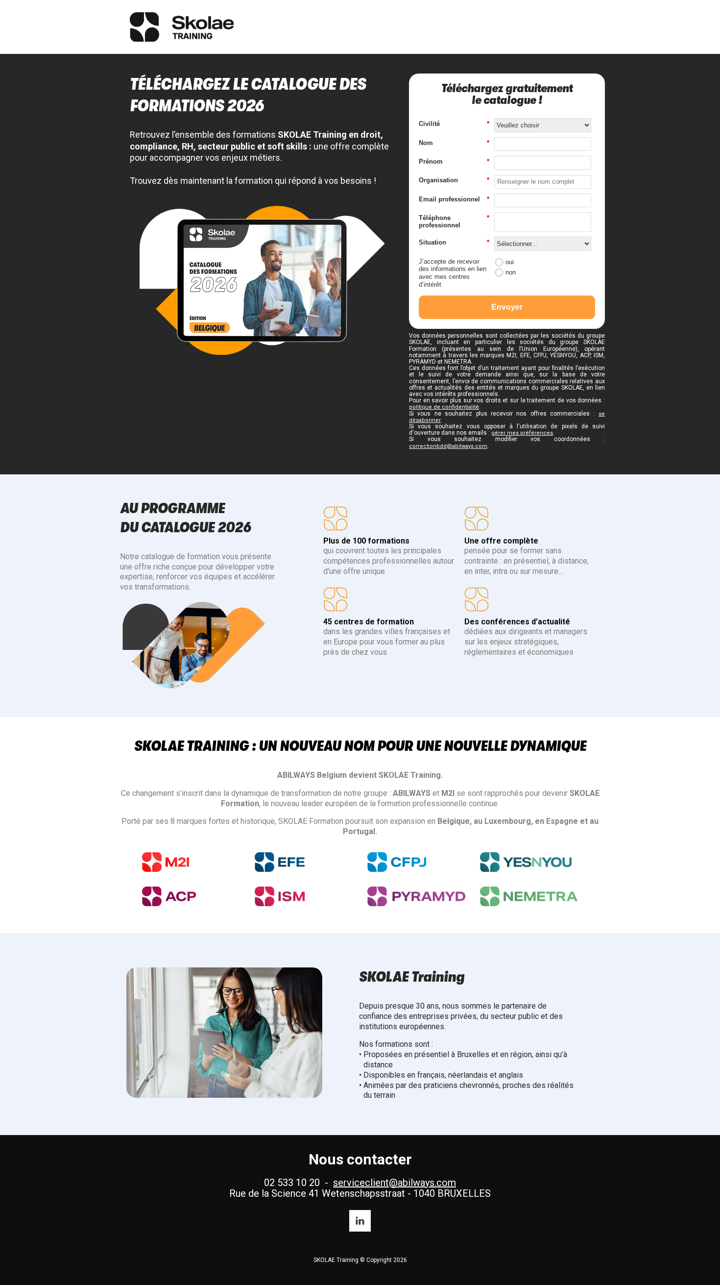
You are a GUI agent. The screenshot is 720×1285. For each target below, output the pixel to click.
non (510, 272)
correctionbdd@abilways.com (448, 446)
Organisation (454, 180)
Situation (454, 242)
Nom (454, 143)
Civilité (454, 123)
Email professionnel (454, 199)
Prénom (454, 161)
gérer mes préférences (522, 433)
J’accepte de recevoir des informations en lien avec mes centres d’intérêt (452, 273)
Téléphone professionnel (454, 221)
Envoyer (507, 307)
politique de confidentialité (444, 407)
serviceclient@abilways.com (394, 1182)
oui (509, 262)
